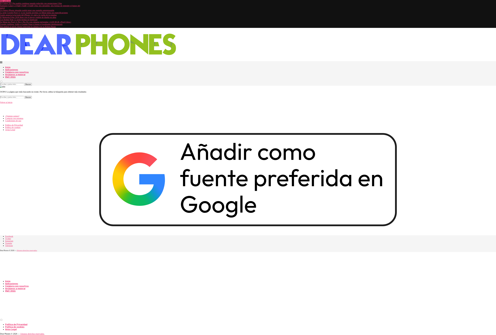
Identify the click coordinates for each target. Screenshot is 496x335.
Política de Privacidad (14, 125)
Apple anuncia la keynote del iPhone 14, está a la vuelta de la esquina (28, 15)
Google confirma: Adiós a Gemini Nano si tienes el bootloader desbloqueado (31, 24)
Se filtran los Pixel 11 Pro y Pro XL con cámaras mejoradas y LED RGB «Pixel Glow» (35, 22)
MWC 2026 (10, 77)
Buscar (28, 84)
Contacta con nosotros (14, 118)
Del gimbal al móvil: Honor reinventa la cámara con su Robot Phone (28, 27)
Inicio (7, 67)
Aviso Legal (10, 130)
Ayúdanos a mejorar (15, 74)
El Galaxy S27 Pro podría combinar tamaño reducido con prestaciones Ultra (31, 3)
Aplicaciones (11, 70)
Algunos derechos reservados (27, 250)
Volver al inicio (6, 102)
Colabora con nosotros (17, 72)
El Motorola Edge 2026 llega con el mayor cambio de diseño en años (28, 17)
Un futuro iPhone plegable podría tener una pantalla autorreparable (27, 10)
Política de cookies (12, 127)
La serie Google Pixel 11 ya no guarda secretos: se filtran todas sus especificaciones (34, 13)
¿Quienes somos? (12, 116)
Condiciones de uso (13, 121)
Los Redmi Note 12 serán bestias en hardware (18, 20)
